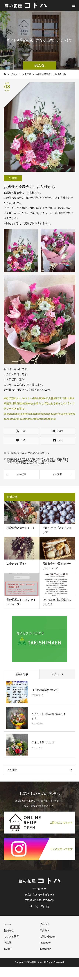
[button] (21, 250)
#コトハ (27, 398)
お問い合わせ (47, 936)
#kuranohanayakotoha (17, 413)
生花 (30, 453)
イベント (45, 924)
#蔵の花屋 (38, 398)
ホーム (7, 924)
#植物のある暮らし (33, 403)
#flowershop (41, 418)
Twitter (7, 948)
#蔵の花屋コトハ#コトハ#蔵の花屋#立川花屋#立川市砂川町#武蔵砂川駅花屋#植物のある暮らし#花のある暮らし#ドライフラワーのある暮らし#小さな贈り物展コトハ (38, 461)
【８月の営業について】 (46, 690)
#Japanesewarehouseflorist (55, 413)
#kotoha (34, 413)
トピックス (57, 674)
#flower (29, 418)
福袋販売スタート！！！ (21, 527)
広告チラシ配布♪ (16, 563)
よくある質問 (11, 936)
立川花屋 (12, 178)
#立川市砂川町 (64, 398)
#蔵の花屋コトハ (13, 398)
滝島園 (7, 942)
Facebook (45, 942)
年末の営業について (43, 742)
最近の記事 (21, 674)
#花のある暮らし (53, 403)
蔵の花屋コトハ (41, 453)
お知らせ (9, 930)
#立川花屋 (50, 398)
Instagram (45, 948)
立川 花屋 (22, 453)
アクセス (45, 930)
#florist (51, 418)
